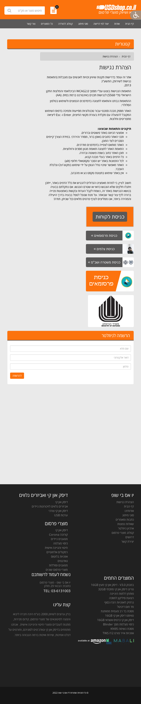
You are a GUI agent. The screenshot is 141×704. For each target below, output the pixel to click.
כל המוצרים (47, 23)
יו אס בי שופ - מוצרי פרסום (55, 582)
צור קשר (31, 23)
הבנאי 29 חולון (53, 586)
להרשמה (17, 375)
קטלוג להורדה (65, 23)
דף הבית (129, 23)
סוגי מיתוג (83, 23)
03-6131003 (60, 590)
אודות (117, 23)
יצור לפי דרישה (101, 23)
